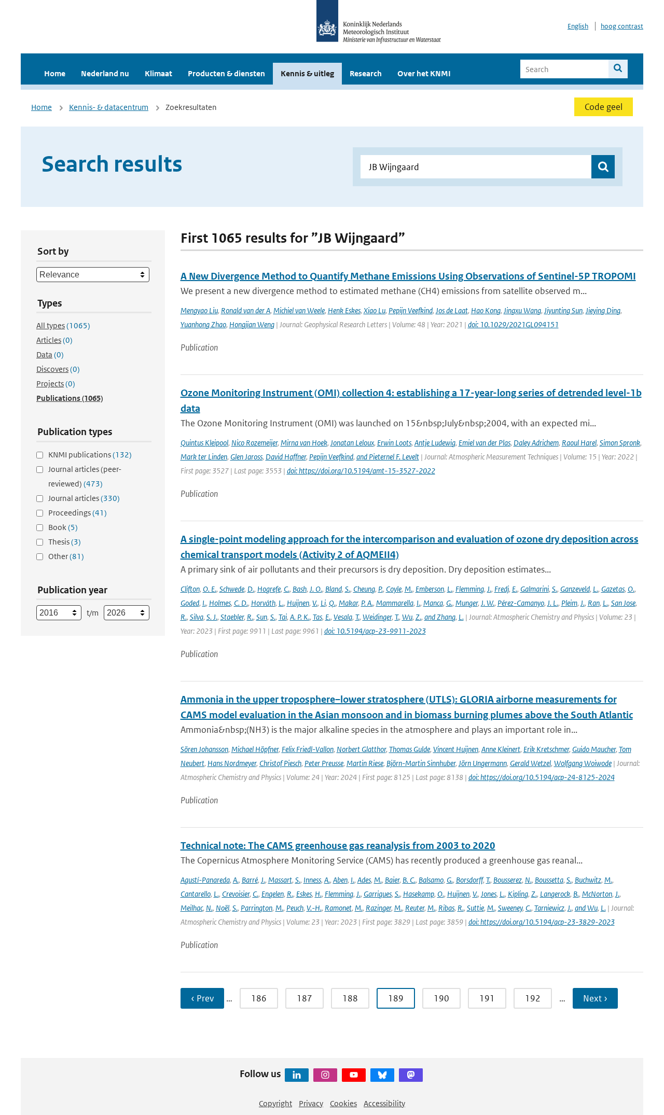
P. (380, 589)
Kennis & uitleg (307, 73)
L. (449, 589)
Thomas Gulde (409, 749)
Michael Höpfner (255, 749)
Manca (433, 603)
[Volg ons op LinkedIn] (297, 1075)
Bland (333, 589)
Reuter (414, 908)
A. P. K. (300, 617)
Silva (196, 617)
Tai (283, 617)
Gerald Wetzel (530, 763)
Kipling (518, 894)
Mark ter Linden (204, 457)
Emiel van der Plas (484, 443)
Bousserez (507, 880)
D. (250, 589)
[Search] (618, 69)
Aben (340, 880)
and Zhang (439, 617)
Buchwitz (588, 880)
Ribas (446, 908)
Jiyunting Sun (563, 310)
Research (366, 73)
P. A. (367, 603)
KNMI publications (90, 454)
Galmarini (534, 589)
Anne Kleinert (500, 749)
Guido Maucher (594, 749)
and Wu (586, 908)
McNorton (597, 894)
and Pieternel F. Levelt (387, 457)
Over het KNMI (424, 73)
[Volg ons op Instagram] (325, 1075)
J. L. (552, 603)
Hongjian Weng (251, 324)
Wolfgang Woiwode (583, 763)
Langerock (555, 894)
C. (286, 589)
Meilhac (192, 908)
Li (323, 603)
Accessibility (384, 1103)
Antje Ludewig (434, 443)
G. (449, 603)
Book (63, 527)
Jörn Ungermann (483, 763)
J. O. (316, 589)
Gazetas (613, 589)
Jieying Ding (603, 310)
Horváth (263, 603)
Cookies (343, 1103)
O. (631, 589)
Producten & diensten (226, 73)
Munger (466, 603)
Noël (222, 908)
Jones (488, 894)
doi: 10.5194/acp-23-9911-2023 (375, 631)
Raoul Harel (579, 443)
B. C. (409, 880)
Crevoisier (236, 894)
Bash (300, 589)
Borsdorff (469, 880)
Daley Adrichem (536, 443)
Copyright (275, 1103)
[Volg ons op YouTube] (354, 1075)
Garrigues (378, 894)
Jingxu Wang (522, 310)
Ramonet (338, 908)
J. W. (487, 603)
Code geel (603, 107)
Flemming (469, 589)
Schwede (231, 589)
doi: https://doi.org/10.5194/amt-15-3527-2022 (361, 471)
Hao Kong (486, 310)
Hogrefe (269, 589)
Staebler (232, 617)
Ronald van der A (245, 310)
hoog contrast (622, 26)
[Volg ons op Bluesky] (382, 1075)
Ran (594, 603)
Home (54, 73)
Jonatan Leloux (352, 443)
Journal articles (84, 498)
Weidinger (377, 617)
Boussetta (549, 880)
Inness (312, 880)
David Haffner (286, 457)
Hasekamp (418, 894)
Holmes (220, 603)
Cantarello (196, 894)
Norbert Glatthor (361, 749)
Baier (392, 880)
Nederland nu (105, 73)
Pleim (569, 603)
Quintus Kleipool (204, 443)
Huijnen (298, 603)
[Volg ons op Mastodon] (411, 1075)
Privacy (311, 1103)
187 (304, 998)
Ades (364, 880)
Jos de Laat (452, 310)
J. (489, 589)
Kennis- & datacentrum (108, 107)
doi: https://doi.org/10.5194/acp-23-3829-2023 (541, 922)
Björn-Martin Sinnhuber (420, 763)
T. (357, 617)
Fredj (501, 589)
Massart (280, 880)
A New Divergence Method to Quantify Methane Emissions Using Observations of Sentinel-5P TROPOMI (408, 276)
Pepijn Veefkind (411, 310)
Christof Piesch (280, 763)
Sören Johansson (204, 749)
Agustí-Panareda (205, 880)
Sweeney (510, 908)
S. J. (211, 617)
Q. (332, 603)
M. (408, 589)
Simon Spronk (620, 443)
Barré (250, 880)
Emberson (430, 589)
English (578, 26)
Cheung (364, 589)
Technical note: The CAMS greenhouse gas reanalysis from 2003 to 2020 (338, 846)
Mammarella (394, 603)
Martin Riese (365, 763)
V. (314, 603)
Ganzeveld (575, 589)
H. (318, 894)
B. (576, 894)
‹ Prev (202, 998)
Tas (317, 617)
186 (259, 998)
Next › (595, 998)
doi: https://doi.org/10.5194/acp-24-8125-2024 (541, 777)
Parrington (256, 908)
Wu (407, 617)
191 (487, 998)
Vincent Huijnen (455, 749)
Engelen (272, 894)
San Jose (623, 603)
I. (204, 603)
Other (66, 556)
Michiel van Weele (299, 310)
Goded (190, 603)
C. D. (241, 603)
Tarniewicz (549, 908)
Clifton (190, 589)
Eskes (304, 894)
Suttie (475, 908)
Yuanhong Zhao (203, 324)
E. (514, 589)
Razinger (378, 908)
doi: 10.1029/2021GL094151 (513, 324)
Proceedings (77, 513)
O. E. (209, 589)
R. (184, 617)
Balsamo (431, 880)
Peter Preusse (324, 763)
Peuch (294, 908)
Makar (348, 603)
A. (236, 880)
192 (533, 998)
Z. (418, 617)
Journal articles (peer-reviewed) (84, 476)
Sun (261, 617)
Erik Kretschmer (546, 749)
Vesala (343, 617)
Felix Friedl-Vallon (308, 749)
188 (350, 998)
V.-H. (314, 908)
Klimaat (158, 73)
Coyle (394, 589)
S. (347, 589)
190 (441, 998)
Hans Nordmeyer (232, 763)
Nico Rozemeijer (254, 443)
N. (528, 880)
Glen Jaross (246, 457)
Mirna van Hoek (304, 443)
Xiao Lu (374, 310)
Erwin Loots (394, 443)
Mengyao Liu (199, 310)
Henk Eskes (344, 310)
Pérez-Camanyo (520, 603)
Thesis (64, 542)
